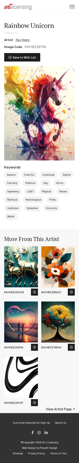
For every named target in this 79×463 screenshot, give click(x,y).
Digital (67, 174)
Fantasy (12, 183)
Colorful (29, 174)
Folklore (30, 183)
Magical (46, 191)
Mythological (33, 199)
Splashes (32, 208)
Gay (45, 183)
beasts (11, 174)
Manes (63, 191)
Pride (52, 199)
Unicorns (51, 208)
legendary (13, 191)
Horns (59, 183)
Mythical (12, 199)
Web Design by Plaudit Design (39, 447)
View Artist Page (59, 409)
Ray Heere (23, 40)
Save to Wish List (24, 57)
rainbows (13, 208)
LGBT (30, 191)
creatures (48, 174)
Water (11, 216)
